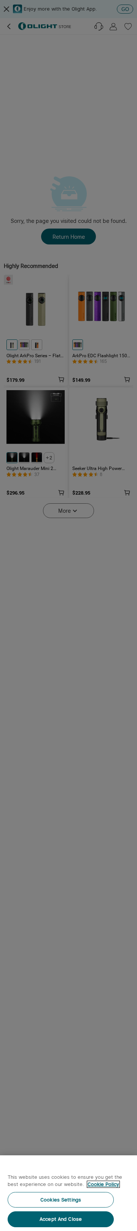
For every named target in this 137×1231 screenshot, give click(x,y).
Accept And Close (61, 1219)
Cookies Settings (60, 1200)
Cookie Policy (103, 1184)
